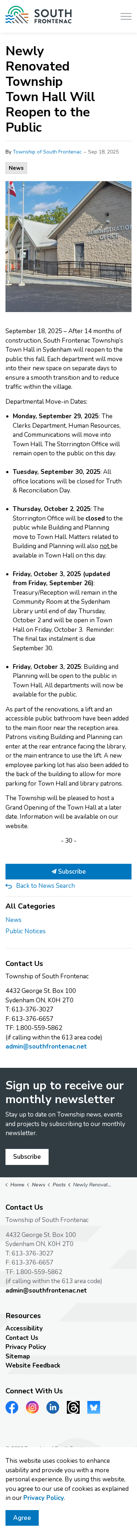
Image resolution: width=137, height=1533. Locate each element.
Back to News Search (45, 886)
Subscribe (71, 871)
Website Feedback (32, 1365)
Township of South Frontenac (47, 151)
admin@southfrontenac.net (46, 1046)
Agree (22, 1518)
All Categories (30, 906)
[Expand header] (126, 16)
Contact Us (21, 1338)
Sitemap (17, 1356)
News (16, 168)
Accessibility (24, 1328)
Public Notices (25, 931)
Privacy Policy (25, 1347)
